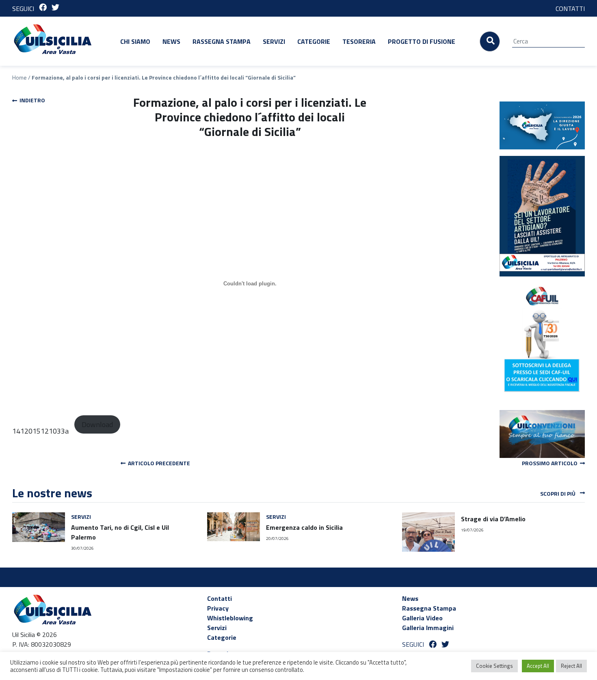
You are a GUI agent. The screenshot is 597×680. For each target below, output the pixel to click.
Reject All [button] (571, 666)
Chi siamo (135, 41)
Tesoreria (359, 41)
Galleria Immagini (428, 628)
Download (97, 424)
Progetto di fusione (421, 41)
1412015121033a (40, 430)
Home (19, 77)
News (171, 41)
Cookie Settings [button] (494, 666)
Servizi (274, 41)
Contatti (219, 598)
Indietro (31, 100)
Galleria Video (422, 618)
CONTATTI (570, 8)
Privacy (218, 608)
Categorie (313, 41)
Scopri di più (558, 493)
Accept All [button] (538, 666)
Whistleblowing (230, 618)
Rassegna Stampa (222, 41)
